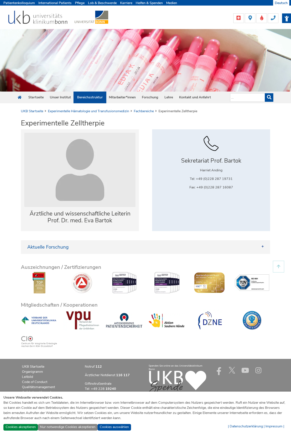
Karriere (126, 3)
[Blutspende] (262, 18)
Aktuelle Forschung (48, 247)
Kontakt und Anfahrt (195, 97)
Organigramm (32, 371)
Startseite (36, 97)
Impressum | (274, 426)
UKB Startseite (32, 111)
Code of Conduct (34, 382)
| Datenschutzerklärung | (246, 426)
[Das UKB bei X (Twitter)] (232, 370)
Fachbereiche (144, 111)
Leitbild (27, 376)
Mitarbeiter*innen (122, 97)
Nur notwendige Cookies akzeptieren (67, 427)
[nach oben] (278, 266)
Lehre (168, 97)
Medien (171, 3)
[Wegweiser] (250, 18)
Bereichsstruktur (90, 97)
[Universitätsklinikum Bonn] (38, 18)
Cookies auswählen (114, 427)
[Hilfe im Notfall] (239, 18)
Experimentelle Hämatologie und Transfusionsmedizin (88, 111)
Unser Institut (60, 97)
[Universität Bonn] (91, 17)
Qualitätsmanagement (38, 387)
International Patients (55, 3)
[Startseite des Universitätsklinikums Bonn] (20, 97)
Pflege (80, 3)
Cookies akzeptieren (21, 427)
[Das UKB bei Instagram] (258, 370)
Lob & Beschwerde (102, 3)
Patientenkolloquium (19, 3)
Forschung (150, 97)
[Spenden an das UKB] (177, 382)
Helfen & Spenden (149, 3)
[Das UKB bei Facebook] (218, 370)
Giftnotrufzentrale (98, 383)
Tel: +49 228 (100, 388)
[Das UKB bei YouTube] (245, 370)
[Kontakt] (273, 18)
